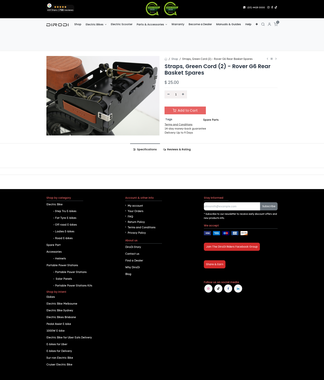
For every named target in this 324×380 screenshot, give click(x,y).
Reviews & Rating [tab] (179, 149)
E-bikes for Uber (56, 344)
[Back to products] (272, 58)
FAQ (130, 216)
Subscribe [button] (268, 206)
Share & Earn (214, 264)
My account (135, 205)
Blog (128, 274)
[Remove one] (168, 94)
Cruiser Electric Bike (59, 364)
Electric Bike (54, 204)
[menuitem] (78, 24)
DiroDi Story (133, 247)
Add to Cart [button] (187, 110)
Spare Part (53, 245)
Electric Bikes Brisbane (61, 317)
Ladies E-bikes (64, 231)
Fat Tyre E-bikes (66, 218)
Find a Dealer (134, 260)
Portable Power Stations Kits (74, 285)
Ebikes (50, 296)
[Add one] (183, 94)
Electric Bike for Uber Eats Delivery (69, 337)
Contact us (132, 253)
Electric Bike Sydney (60, 310)
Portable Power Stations (62, 265)
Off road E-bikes (66, 224)
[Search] (263, 24)
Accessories (54, 251)
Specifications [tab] (146, 149)
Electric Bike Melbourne (62, 303)
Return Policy (136, 222)
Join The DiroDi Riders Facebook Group (232, 247)
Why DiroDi (132, 267)
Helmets (60, 258)
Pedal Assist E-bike (58, 324)
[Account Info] (269, 24)
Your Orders (135, 211)
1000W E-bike (55, 330)
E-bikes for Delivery (59, 351)
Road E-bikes (64, 238)
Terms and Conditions (141, 227)
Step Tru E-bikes (65, 211)
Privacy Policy (137, 232)
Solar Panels (64, 278)
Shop (174, 59)
